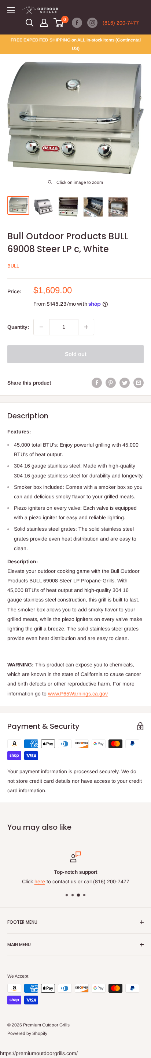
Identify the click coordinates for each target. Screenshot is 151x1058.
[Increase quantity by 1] (86, 327)
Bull (13, 266)
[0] (58, 22)
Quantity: (18, 327)
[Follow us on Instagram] (92, 23)
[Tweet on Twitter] (124, 383)
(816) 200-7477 (121, 23)
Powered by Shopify (27, 1033)
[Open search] (30, 23)
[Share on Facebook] (97, 383)
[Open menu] (11, 10)
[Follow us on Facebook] (77, 23)
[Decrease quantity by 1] (41, 327)
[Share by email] (138, 383)
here (39, 882)
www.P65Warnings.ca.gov (78, 694)
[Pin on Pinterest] (111, 383)
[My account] (44, 23)
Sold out (75, 354)
